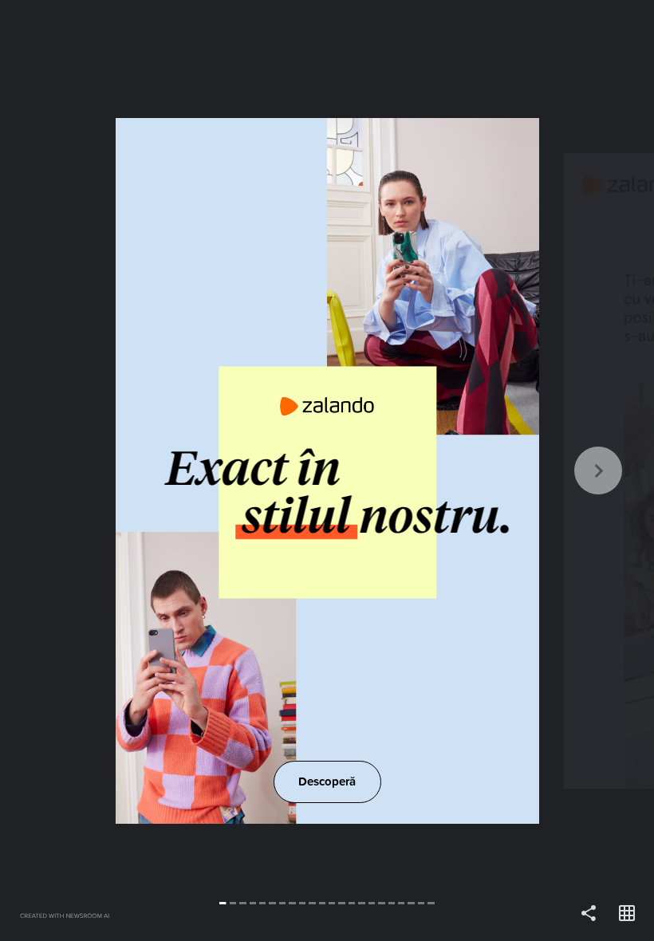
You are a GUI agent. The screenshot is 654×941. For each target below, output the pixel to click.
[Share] (588, 914)
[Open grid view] (627, 914)
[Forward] (490, 470)
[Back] (163, 470)
